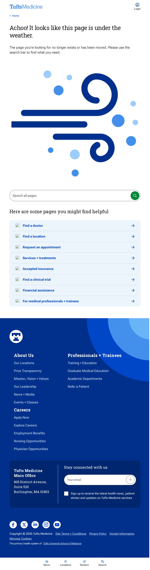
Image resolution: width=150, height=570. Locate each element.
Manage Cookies (21, 538)
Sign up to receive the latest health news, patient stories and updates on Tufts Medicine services (102, 496)
